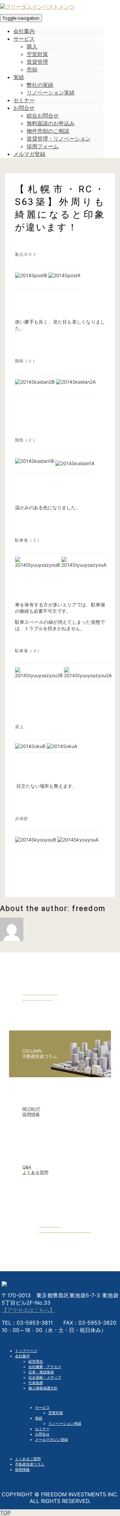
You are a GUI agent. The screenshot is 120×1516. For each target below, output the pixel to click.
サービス (42, 1407)
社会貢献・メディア (44, 1377)
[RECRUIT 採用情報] (60, 1133)
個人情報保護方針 (43, 1388)
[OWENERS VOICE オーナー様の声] (60, 1017)
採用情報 (22, 1469)
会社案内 (22, 1356)
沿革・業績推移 (41, 1372)
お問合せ (42, 1434)
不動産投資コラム (29, 1464)
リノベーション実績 (64, 1423)
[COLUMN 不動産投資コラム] (60, 1075)
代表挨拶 (35, 1382)
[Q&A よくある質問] (60, 1191)
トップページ (26, 1350)
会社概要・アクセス (44, 1366)
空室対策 (55, 1412)
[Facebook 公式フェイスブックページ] (60, 1249)
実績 (38, 1418)
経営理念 (35, 1361)
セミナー (42, 1429)
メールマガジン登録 (51, 1439)
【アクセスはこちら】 (28, 1310)
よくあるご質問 (28, 1459)
